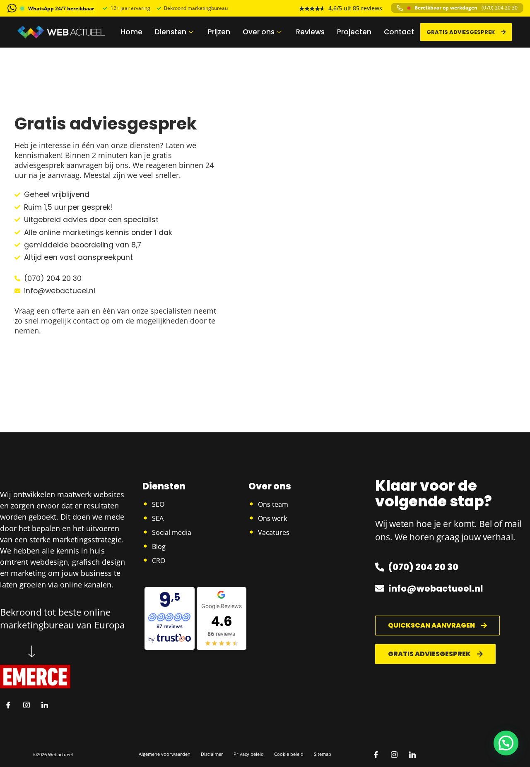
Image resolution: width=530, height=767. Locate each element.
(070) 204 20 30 (500, 7)
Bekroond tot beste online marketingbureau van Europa (62, 618)
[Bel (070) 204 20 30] (400, 8)
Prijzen (219, 32)
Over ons (259, 32)
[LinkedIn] (45, 705)
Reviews (310, 32)
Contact (399, 32)
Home (131, 32)
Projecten (354, 32)
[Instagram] (26, 705)
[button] (506, 743)
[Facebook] (8, 705)
